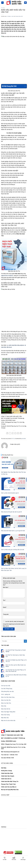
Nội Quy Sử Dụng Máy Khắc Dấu (10, 789)
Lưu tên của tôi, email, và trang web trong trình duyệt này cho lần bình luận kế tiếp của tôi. (14, 624)
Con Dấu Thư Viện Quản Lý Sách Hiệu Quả (15, 655)
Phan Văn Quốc (19, 16)
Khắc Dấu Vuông (5, 714)
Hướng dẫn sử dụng (6, 770)
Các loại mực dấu (5, 685)
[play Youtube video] (14, 406)
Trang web (6, 614)
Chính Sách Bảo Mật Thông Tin (9, 781)
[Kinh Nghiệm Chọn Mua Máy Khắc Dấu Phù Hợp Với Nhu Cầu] (14, 464)
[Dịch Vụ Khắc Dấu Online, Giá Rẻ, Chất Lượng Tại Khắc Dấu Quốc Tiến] (14, 560)
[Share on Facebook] (10, 433)
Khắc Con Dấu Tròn (6, 703)
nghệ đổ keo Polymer (7, 275)
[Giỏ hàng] (25, 2)
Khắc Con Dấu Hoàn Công (7, 697)
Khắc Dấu (3, 706)
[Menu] (2, 2)
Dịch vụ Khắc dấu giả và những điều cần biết (12, 549)
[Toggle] (26, 718)
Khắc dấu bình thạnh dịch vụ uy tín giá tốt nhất (13, 530)
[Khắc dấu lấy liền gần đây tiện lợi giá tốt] (14, 503)
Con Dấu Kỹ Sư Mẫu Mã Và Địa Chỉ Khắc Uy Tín (16, 675)
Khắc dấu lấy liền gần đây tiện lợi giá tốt (11, 512)
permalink (24, 438)
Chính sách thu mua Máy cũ (8, 787)
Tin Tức (3, 7)
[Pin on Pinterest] (18, 433)
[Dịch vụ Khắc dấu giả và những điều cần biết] (14, 541)
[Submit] (25, 641)
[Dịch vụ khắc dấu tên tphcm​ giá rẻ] (14, 484)
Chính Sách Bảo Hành (7, 773)
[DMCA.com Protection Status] (18, 852)
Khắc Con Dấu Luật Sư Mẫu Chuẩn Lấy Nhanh (16, 665)
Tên (4, 600)
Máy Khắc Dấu (5, 717)
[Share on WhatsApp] (7, 433)
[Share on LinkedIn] (20, 433)
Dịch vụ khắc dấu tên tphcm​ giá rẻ (10, 493)
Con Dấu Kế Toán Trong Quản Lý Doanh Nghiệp (16, 650)
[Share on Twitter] (12, 433)
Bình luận (6, 587)
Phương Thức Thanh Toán (8, 784)
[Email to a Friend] (15, 433)
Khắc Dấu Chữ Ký (5, 709)
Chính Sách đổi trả (6, 778)
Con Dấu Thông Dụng (6, 688)
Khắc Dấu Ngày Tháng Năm (8, 711)
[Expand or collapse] (25, 86)
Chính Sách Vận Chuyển (7, 776)
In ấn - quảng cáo (5, 694)
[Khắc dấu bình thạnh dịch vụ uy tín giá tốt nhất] (14, 522)
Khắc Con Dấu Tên (6, 700)
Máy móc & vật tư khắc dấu (8, 720)
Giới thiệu (3, 768)
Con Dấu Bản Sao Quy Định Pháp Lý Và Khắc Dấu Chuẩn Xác (16, 670)
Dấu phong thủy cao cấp (7, 691)
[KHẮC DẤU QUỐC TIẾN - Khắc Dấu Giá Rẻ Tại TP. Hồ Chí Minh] (14, 2)
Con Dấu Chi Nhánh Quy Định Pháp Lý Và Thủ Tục (16, 660)
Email (5, 607)
